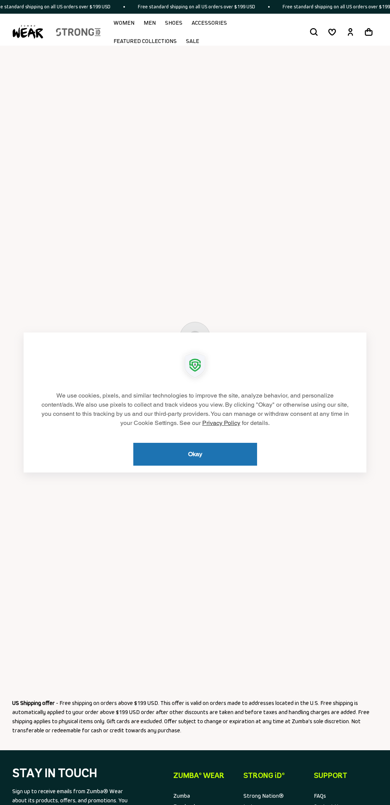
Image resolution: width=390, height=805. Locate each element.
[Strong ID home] (78, 32)
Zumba (181, 795)
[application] (195, 402)
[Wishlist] (332, 32)
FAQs (320, 795)
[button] (314, 32)
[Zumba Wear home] (27, 32)
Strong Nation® (263, 795)
